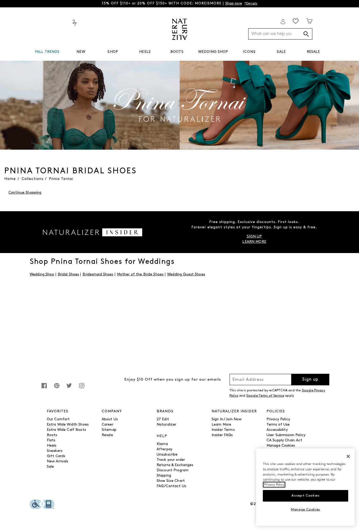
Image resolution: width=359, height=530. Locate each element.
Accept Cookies (305, 495)
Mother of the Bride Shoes (140, 274)
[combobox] (280, 34)
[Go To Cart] (309, 21)
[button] (62, 52)
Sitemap (109, 430)
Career (108, 425)
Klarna (162, 444)
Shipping (164, 476)
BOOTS (176, 52)
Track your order (171, 460)
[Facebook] (44, 388)
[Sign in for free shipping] (283, 21)
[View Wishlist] (295, 21)
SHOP (112, 52)
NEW (80, 52)
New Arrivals (57, 461)
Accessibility (277, 430)
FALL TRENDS (47, 52)
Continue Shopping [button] (24, 193)
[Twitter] (69, 388)
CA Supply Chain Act (284, 440)
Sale (50, 467)
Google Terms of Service (265, 395)
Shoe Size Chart (171, 481)
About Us (110, 419)
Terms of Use (278, 425)
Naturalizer (167, 425)
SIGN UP (254, 237)
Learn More (221, 425)
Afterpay (164, 449)
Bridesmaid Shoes (98, 274)
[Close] (348, 456)
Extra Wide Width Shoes (68, 425)
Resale (107, 435)
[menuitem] (47, 53)
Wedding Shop (42, 274)
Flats (51, 440)
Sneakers (54, 451)
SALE (281, 52)
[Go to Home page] (179, 29)
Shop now (233, 4)
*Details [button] (251, 3)
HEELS (145, 52)
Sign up (310, 379)
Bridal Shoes (68, 274)
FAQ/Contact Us (171, 486)
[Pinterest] (57, 388)
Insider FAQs (222, 435)
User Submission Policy (285, 435)
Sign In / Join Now (227, 419)
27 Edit (163, 419)
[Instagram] (82, 388)
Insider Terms (223, 430)
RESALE (313, 52)
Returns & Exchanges (175, 465)
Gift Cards (56, 456)
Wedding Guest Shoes (186, 274)
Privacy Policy (278, 419)
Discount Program (172, 470)
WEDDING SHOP (213, 52)
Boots (52, 435)
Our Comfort (58, 419)
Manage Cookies (280, 446)
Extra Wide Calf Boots (66, 430)
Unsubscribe (167, 455)
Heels (52, 446)
